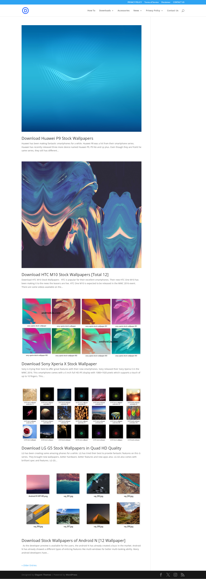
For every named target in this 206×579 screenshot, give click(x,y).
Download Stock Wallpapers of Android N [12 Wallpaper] (73, 540)
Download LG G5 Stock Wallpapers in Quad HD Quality (71, 448)
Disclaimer (165, 2)
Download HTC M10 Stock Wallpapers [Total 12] (65, 274)
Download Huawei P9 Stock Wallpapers (57, 138)
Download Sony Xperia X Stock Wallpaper (59, 363)
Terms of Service (151, 2)
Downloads (105, 10)
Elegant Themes (43, 574)
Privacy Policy (153, 10)
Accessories (124, 10)
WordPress (71, 574)
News (136, 10)
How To (91, 10)
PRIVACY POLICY (135, 2)
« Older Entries (29, 565)
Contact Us (172, 10)
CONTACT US (178, 2)
